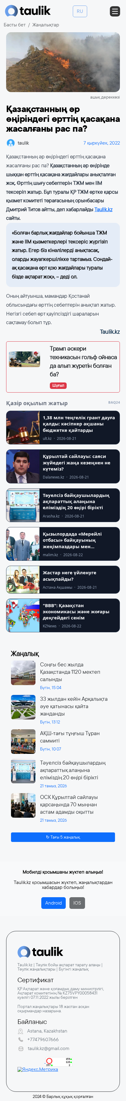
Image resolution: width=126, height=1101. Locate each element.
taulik (23, 143)
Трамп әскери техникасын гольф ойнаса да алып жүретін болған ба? (83, 361)
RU (80, 11)
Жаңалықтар (45, 24)
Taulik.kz (103, 209)
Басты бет (15, 24)
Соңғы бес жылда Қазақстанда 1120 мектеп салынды (70, 672)
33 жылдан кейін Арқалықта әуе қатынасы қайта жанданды (74, 706)
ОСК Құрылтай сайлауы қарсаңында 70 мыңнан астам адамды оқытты (69, 804)
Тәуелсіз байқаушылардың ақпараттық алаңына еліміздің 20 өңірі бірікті (72, 770)
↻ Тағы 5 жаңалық (63, 837)
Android (53, 903)
